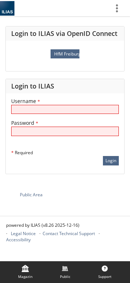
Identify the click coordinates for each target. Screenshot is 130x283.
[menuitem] (119, 8)
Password (24, 122)
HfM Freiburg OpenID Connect (66, 54)
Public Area (31, 195)
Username (25, 101)
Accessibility (18, 240)
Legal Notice (23, 233)
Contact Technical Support (69, 233)
